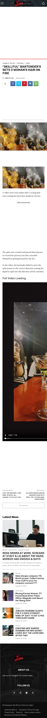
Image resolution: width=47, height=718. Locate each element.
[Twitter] (18, 83)
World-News (19, 591)
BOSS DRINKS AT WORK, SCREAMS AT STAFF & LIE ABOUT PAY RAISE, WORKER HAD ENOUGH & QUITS (23, 556)
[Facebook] (12, 83)
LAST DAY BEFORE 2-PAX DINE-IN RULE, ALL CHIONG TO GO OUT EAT (12, 495)
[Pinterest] (24, 83)
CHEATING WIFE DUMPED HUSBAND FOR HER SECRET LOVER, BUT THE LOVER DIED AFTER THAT (29, 632)
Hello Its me (9, 78)
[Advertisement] (23, 30)
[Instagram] (20, 692)
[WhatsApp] (35, 83)
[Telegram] (26, 692)
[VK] (30, 83)
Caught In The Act (9, 63)
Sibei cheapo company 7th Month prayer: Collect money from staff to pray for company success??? (29, 579)
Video (28, 63)
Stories (5, 550)
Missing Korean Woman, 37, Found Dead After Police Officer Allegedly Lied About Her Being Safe (29, 597)
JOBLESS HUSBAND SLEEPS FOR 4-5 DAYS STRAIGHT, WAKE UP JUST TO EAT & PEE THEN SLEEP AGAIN (29, 614)
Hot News (20, 63)
